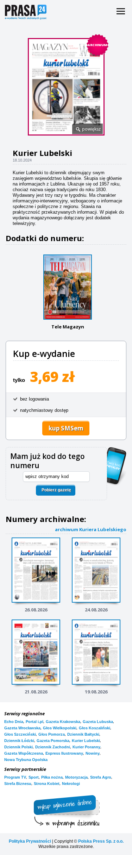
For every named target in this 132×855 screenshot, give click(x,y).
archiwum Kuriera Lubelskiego (90, 529)
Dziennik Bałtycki (83, 734)
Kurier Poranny (86, 747)
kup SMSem (66, 428)
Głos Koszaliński (94, 728)
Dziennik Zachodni (52, 747)
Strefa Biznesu (17, 783)
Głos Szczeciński (20, 734)
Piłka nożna (52, 777)
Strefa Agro (100, 777)
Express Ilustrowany (64, 753)
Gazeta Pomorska (53, 740)
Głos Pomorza (51, 734)
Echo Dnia (13, 721)
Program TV (15, 777)
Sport (34, 777)
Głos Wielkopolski (59, 728)
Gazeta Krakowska (63, 721)
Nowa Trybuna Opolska (26, 759)
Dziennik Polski (18, 747)
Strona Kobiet (46, 783)
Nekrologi (71, 783)
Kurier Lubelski (86, 740)
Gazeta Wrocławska (22, 728)
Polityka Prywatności (30, 841)
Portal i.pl (34, 721)
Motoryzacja (76, 777)
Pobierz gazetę (56, 490)
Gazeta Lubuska (98, 721)
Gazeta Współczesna (23, 753)
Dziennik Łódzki (19, 740)
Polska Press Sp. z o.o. (101, 841)
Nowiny (93, 753)
